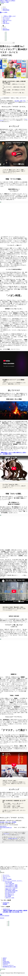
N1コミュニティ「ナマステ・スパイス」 (13, 880)
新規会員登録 (6, 10)
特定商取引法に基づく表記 (9, 966)
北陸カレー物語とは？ (5, 0)
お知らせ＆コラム (7, 20)
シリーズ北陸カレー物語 (11, 885)
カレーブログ (6, 19)
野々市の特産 (8, 882)
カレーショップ (6, 17)
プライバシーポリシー (8, 965)
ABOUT (5, 958)
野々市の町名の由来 (10, 892)
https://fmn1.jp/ (3, 826)
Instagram (2, 917)
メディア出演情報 (7, 879)
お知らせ (5, 877)
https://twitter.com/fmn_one (6, 827)
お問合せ (13, 0)
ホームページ (6, 833)
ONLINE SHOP (6, 962)
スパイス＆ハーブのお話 (11, 887)
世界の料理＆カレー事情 (11, 886)
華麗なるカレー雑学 (10, 889)
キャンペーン (6, 875)
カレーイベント (6, 876)
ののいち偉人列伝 (9, 883)
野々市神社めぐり (9, 894)
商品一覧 (5, 21)
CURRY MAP (6, 961)
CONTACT (5, 964)
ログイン (5, 8)
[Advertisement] (14, 941)
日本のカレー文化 (9, 897)
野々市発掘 (8, 896)
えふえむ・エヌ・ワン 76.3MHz (8, 822)
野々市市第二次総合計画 (11, 890)
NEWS (4, 959)
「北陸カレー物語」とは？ (9, 16)
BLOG (4, 960)
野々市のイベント (9, 893)
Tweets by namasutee (4, 915)
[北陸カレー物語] (4, 2)
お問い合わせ (6, 23)
